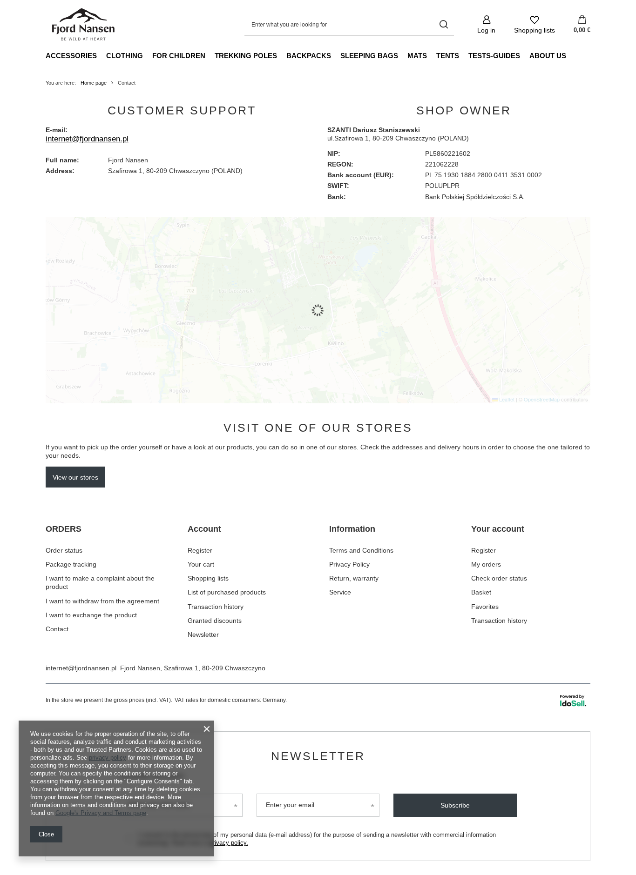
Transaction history (216, 606)
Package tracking (71, 564)
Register (200, 550)
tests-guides (494, 56)
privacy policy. (229, 842)
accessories (71, 56)
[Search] (443, 24)
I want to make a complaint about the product (100, 582)
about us (547, 56)
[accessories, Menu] (101, 55)
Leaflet (506, 399)
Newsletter (203, 634)
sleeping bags (369, 56)
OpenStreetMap (542, 399)
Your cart (201, 564)
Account (204, 529)
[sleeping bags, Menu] (402, 55)
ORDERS (63, 529)
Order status (64, 550)
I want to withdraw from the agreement (102, 601)
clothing (124, 56)
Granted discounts (215, 620)
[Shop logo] (84, 24)
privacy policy (107, 757)
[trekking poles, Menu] (281, 55)
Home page (94, 83)
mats (417, 56)
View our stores (75, 477)
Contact (57, 629)
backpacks (308, 56)
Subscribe (455, 805)
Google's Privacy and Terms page (100, 812)
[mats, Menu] (431, 55)
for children (178, 56)
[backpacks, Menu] (335, 55)
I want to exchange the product (91, 615)
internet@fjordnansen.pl (87, 138)
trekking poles (246, 56)
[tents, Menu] (463, 55)
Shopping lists (208, 578)
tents (447, 56)
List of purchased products (227, 592)
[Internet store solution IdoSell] (573, 700)
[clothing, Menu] (147, 55)
